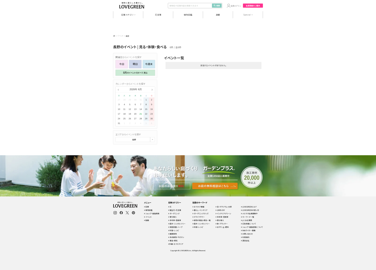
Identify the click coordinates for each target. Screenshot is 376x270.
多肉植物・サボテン (176, 237)
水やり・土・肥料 (222, 227)
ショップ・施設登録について (252, 227)
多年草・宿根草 (175, 220)
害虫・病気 (173, 240)
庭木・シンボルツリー (177, 223)
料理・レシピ (174, 230)
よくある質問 (247, 220)
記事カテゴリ (127, 14)
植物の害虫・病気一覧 (202, 220)
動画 (147, 220)
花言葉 (158, 14)
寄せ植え (173, 217)
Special (247, 14)
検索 (218, 5)
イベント (120, 35)
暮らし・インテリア (200, 210)
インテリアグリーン (223, 213)
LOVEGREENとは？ (249, 206)
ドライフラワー (199, 217)
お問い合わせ (247, 233)
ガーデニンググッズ (200, 213)
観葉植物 (173, 233)
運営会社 (245, 240)
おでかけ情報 (198, 206)
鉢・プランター (222, 223)
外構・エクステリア (176, 244)
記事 (147, 206)
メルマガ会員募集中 (250, 213)
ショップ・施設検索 (152, 213)
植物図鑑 (188, 14)
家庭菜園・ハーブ (176, 227)
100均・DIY (220, 210)
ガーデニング (174, 213)
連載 (218, 14)
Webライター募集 (249, 230)
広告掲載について (249, 223)
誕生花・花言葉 (175, 210)
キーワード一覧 (248, 217)
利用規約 (245, 237)
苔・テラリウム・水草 (224, 206)
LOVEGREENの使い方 (250, 210)
